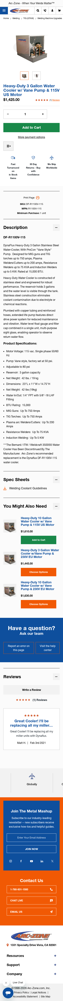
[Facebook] (21, 861)
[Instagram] (11, 861)
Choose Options (38, 572)
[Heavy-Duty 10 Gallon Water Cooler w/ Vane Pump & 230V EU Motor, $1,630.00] (9, 590)
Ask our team (31, 633)
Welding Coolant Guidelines (28, 488)
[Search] (37, 10)
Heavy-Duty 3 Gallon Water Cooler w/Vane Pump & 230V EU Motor (40, 554)
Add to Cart (38, 539)
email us (16, 911)
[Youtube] (31, 861)
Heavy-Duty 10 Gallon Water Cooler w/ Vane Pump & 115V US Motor (37, 521)
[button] (32, 777)
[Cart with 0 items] (59, 10)
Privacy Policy (21, 992)
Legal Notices (39, 992)
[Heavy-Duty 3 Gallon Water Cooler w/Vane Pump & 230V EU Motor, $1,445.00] (9, 558)
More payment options (31, 137)
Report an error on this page (19, 648)
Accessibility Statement (25, 996)
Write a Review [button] (31, 689)
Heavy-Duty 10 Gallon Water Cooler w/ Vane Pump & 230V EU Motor (37, 586)
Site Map (45, 996)
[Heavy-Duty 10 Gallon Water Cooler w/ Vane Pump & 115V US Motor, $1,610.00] (9, 526)
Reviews (56, 100)
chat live (16, 900)
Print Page (29, 197)
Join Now (31, 849)
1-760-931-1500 (19, 889)
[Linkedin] (42, 861)
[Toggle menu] (4, 10)
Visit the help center (47, 648)
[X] (52, 861)
